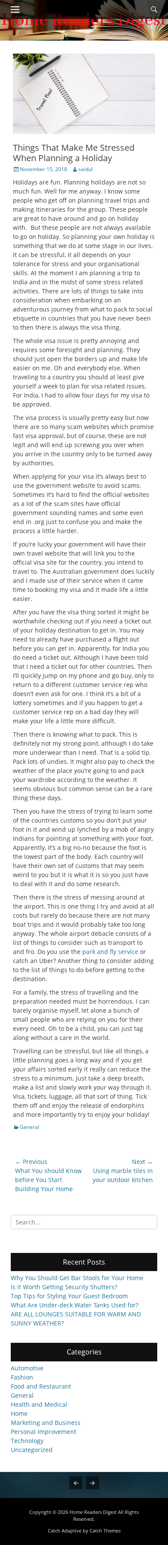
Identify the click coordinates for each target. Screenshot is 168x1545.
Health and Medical (39, 1404)
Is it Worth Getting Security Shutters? (64, 1287)
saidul (85, 169)
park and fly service (110, 951)
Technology (27, 1441)
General (29, 1127)
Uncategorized (32, 1450)
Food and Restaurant (41, 1386)
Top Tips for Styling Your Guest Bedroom (69, 1296)
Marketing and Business (46, 1422)
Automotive (27, 1368)
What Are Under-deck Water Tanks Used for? (74, 1305)
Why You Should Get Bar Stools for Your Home (77, 1278)
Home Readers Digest (93, 1512)
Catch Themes (105, 1530)
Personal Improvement (43, 1431)
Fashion (22, 1377)
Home (19, 1413)
